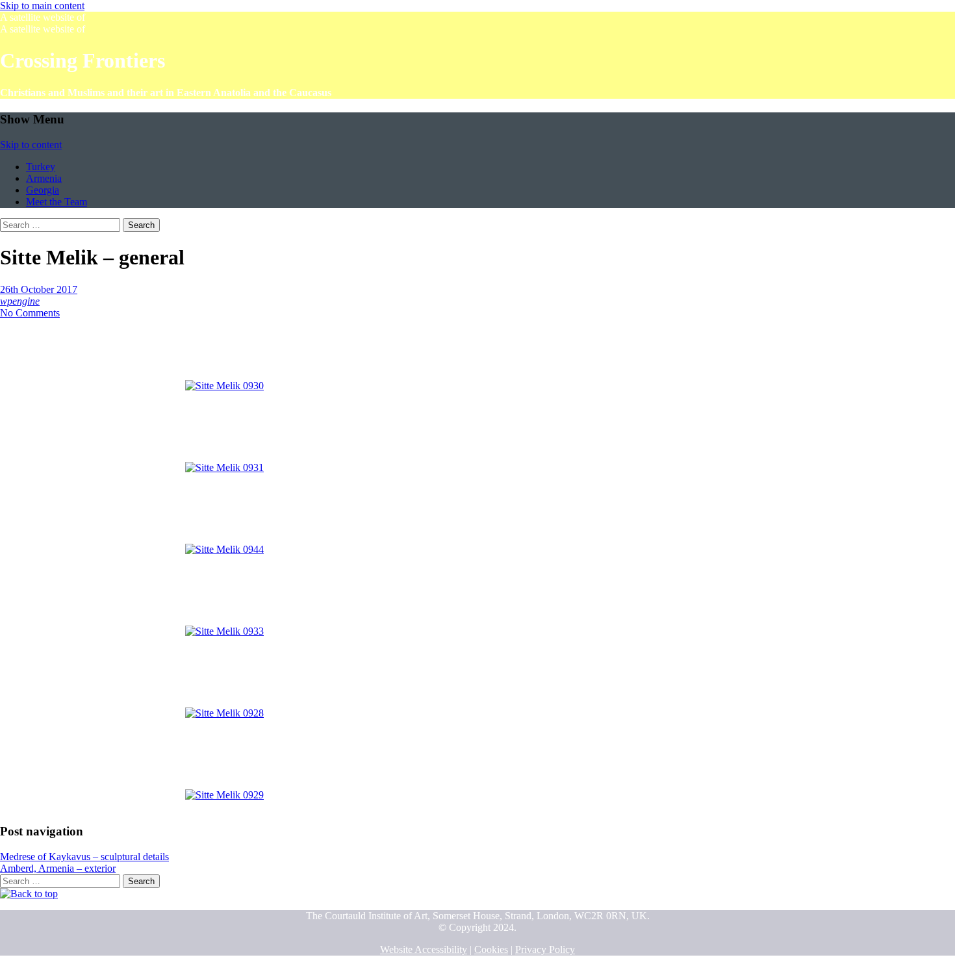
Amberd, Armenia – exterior (58, 868)
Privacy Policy (545, 949)
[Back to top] (29, 893)
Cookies (491, 949)
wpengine (20, 301)
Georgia (42, 190)
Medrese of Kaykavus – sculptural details (84, 856)
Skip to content (31, 144)
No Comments (30, 312)
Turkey (40, 166)
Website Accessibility (423, 949)
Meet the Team (56, 201)
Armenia (44, 178)
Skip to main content (42, 5)
